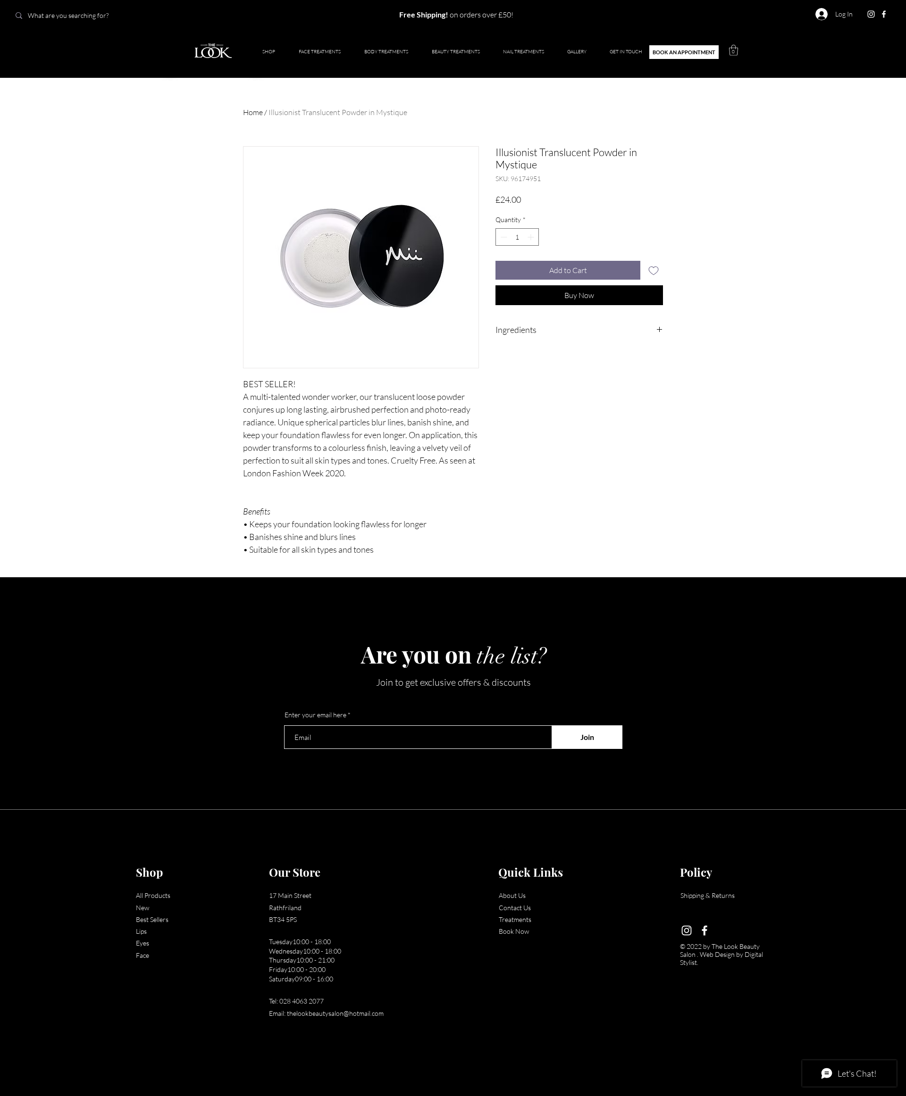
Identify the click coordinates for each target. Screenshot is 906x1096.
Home (253, 112)
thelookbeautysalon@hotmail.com (335, 1013)
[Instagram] (871, 14)
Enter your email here (315, 715)
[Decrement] (503, 237)
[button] (733, 50)
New (142, 908)
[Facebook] (884, 14)
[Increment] (531, 237)
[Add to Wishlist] (653, 270)
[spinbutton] (517, 237)
